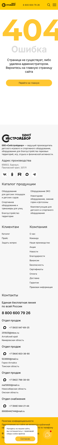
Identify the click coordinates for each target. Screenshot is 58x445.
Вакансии (34, 260)
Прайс (5, 238)
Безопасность (37, 265)
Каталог (6, 233)
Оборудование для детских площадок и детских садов (13, 194)
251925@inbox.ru (10, 332)
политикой (29, 431)
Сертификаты (36, 269)
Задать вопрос (9, 242)
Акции (33, 247)
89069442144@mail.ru (13, 411)
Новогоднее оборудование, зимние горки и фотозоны (41, 198)
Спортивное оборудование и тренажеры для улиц (12, 205)
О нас (32, 233)
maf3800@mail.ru (10, 385)
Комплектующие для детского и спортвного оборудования (41, 209)
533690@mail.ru (10, 359)
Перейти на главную (29, 83)
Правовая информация (41, 287)
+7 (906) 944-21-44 (19, 406)
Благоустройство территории (10, 214)
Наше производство (40, 242)
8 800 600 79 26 (31, 5)
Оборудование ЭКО (40, 191)
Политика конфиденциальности (17, 421)
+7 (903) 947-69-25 (19, 327)
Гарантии (34, 282)
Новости (34, 251)
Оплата (33, 273)
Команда (34, 238)
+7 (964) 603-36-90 (19, 353)
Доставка (34, 278)
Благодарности (37, 256)
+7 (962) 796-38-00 (19, 379)
